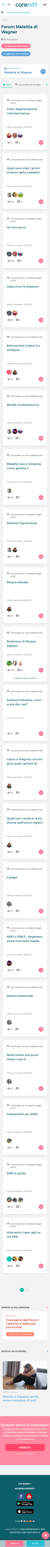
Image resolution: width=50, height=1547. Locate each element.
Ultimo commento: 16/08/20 (19, 1132)
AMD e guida (16, 1173)
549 (12, 201)
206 (12, 261)
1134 (12, 670)
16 (12, 733)
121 (12, 1206)
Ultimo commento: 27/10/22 (19, 836)
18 (21, 201)
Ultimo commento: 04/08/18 (19, 1250)
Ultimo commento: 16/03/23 (19, 777)
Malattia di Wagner (18, 72)
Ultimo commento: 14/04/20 (19, 1191)
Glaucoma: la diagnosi (23, 286)
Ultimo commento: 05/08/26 (19, 127)
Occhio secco (16, 227)
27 (12, 556)
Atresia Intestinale (20, 996)
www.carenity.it (12, 1529)
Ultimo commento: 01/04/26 (19, 363)
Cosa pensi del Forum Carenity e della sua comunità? (22, 1323)
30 (12, 379)
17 (11, 1029)
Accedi (35, 1543)
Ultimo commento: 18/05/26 (19, 245)
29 (12, 615)
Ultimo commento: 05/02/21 (19, 1013)
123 (12, 970)
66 (12, 1266)
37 (12, 852)
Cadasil (12, 877)
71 (11, 142)
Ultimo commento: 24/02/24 (19, 654)
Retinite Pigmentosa (22, 523)
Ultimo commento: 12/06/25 (19, 541)
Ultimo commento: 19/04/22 (19, 895)
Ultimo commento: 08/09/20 (19, 1073)
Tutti (8, 84)
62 (22, 670)
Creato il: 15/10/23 (15, 718)
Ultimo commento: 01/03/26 (19, 422)
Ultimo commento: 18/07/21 (19, 954)
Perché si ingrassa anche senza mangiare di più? (21, 1398)
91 (12, 438)
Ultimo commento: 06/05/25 (19, 600)
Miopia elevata (17, 582)
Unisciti (25, 1447)
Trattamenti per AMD (22, 1114)
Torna (5, 20)
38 (12, 497)
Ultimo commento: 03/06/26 (19, 186)
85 (12, 320)
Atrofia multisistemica (23, 405)
